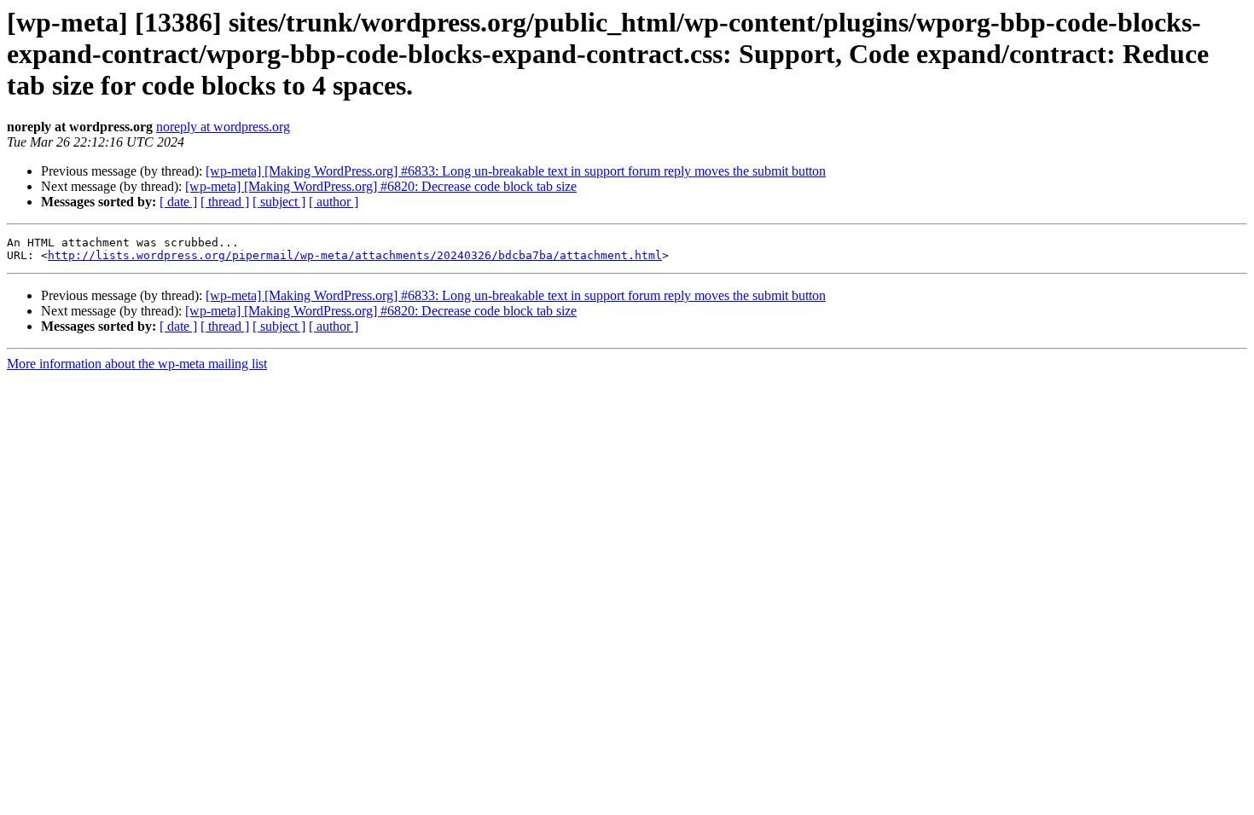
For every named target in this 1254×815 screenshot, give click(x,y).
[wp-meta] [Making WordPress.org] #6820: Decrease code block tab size (381, 186)
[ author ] (333, 201)
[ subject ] (279, 201)
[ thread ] (224, 201)
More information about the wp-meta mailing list (137, 363)
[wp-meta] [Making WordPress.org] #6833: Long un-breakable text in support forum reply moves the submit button (516, 171)
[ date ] (178, 201)
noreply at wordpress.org (223, 126)
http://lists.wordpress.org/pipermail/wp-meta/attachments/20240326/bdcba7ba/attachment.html (355, 255)
